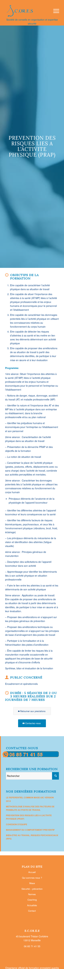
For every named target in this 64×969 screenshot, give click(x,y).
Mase (32, 883)
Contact (32, 910)
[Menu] (54, 11)
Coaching (32, 899)
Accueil (32, 872)
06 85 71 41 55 (26, 754)
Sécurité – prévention (32, 888)
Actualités (32, 905)
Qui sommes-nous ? (32, 877)
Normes (32, 894)
